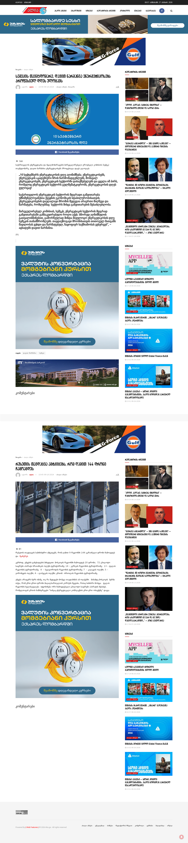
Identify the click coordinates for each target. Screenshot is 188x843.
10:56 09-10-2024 (46, 87)
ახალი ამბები (60, 10)
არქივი (169, 826)
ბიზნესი (89, 10)
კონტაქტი (27, 2)
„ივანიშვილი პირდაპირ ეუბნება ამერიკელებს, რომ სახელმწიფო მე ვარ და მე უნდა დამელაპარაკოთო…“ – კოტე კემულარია (147, 229)
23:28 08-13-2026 (133, 195)
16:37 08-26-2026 (133, 324)
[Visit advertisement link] (94, 53)
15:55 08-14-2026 (133, 153)
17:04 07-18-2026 (133, 236)
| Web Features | (32, 827)
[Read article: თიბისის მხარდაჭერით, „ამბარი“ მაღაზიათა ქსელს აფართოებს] (148, 302)
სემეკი (41, 353)
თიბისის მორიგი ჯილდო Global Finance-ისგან (146, 356)
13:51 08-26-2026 (133, 401)
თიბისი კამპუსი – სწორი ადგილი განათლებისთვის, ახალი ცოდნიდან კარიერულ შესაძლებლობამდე (147, 394)
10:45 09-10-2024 (46, 475)
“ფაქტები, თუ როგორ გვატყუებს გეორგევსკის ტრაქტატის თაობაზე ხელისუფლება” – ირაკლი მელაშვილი (147, 188)
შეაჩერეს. (24, 556)
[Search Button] (171, 11)
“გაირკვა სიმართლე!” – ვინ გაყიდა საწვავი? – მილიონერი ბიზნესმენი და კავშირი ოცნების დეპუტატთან (148, 146)
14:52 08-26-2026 (133, 360)
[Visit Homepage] (34, 10)
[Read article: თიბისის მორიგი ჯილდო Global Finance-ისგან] (148, 341)
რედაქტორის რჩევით (106, 10)
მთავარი (18, 70)
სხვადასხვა (151, 10)
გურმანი (137, 10)
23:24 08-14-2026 (133, 112)
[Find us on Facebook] (161, 11)
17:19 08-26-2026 (133, 286)
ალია (31, 87)
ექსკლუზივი (76, 10)
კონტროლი (125, 10)
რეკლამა (19, 2)
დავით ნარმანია (29, 353)
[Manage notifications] (181, 837)
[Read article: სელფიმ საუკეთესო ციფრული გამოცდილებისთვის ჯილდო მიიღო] (148, 264)
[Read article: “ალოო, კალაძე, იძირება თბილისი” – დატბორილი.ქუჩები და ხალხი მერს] (148, 90)
